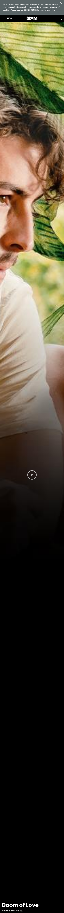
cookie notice (30, 10)
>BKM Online (32, 18)
